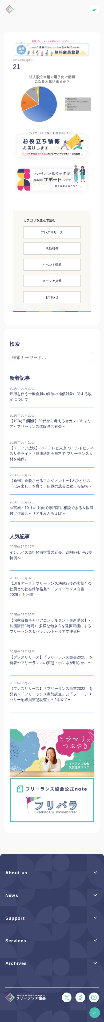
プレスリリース (52, 232)
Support (15, 918)
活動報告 (52, 248)
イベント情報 (52, 265)
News (11, 895)
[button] (94, 1012)
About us (16, 872)
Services (15, 940)
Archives (16, 963)
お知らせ (52, 297)
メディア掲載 (52, 281)
